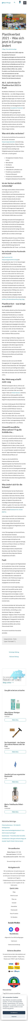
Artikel (4, 299)
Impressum (14, 941)
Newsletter (14, 906)
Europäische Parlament (16, 108)
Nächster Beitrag (14, 656)
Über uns (14, 899)
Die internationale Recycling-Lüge (15, 299)
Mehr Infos (22, 856)
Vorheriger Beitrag (14, 652)
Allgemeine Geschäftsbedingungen (14, 937)
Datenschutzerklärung (14, 944)
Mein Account (14, 895)
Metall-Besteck (16, 392)
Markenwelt (14, 910)
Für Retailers (14, 917)
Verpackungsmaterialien (8, 142)
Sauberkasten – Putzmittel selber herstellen (13, 835)
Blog (4, 49)
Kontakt (14, 902)
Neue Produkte (14, 913)
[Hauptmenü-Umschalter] (24, 2)
